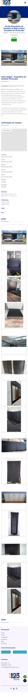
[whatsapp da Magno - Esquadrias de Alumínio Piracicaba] (24, 676)
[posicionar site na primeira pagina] (5, 2)
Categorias (4, 637)
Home (3, 633)
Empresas (4, 639)
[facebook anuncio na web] (12, 688)
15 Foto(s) (14, 37)
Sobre (3, 635)
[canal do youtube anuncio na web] (14, 688)
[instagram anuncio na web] (17, 688)
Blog (2, 641)
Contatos (4, 643)
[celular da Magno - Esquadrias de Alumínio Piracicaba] (24, 680)
